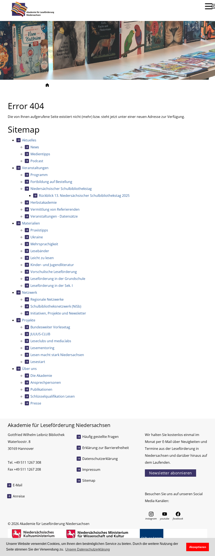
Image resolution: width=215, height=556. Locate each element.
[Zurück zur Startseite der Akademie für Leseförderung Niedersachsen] (32, 9)
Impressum (91, 469)
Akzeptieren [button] (197, 547)
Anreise (19, 496)
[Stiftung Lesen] (151, 534)
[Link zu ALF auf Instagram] (151, 513)
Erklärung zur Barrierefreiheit (105, 447)
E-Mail (17, 485)
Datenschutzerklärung (100, 458)
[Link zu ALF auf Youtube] (164, 513)
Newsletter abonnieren (170, 472)
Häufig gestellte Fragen (100, 436)
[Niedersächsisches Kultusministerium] (33, 534)
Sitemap (88, 480)
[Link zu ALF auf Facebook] (178, 513)
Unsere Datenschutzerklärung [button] (87, 549)
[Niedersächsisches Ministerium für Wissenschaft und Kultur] (97, 534)
